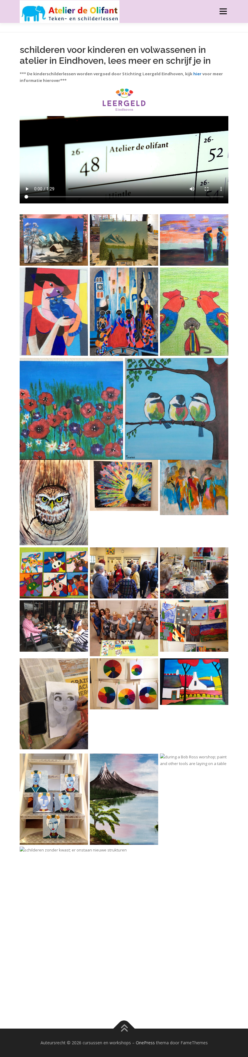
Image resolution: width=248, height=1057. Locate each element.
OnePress (145, 1043)
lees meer (130, 60)
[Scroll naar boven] (124, 1028)
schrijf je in (188, 60)
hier (197, 73)
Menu (223, 11)
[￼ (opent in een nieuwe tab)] (124, 99)
